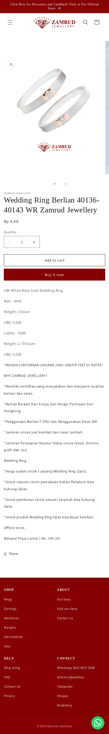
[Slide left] (43, 183)
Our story (64, 599)
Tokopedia (64, 686)
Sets (7, 646)
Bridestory (64, 705)
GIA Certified (13, 637)
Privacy (9, 696)
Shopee (62, 696)
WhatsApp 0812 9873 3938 (76, 668)
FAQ (7, 677)
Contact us (65, 618)
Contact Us (12, 686)
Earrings (10, 609)
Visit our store (67, 609)
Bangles (10, 627)
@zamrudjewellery (70, 677)
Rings (8, 599)
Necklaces (11, 618)
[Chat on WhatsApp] (97, 722)
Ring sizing (12, 668)
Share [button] (13, 553)
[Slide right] (65, 183)
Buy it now (54, 274)
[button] (10, 22)
